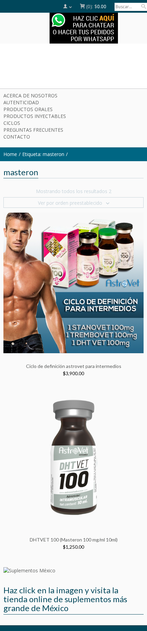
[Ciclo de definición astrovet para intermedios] (73, 282)
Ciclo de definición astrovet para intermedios (73, 366)
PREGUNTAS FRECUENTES (33, 130)
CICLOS (11, 123)
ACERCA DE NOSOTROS (30, 95)
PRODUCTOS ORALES (28, 109)
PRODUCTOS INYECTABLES (34, 116)
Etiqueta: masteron (43, 154)
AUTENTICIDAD (21, 102)
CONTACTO (16, 136)
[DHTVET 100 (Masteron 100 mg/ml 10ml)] (73, 456)
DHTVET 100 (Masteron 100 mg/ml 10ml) (74, 540)
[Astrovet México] (73, 67)
